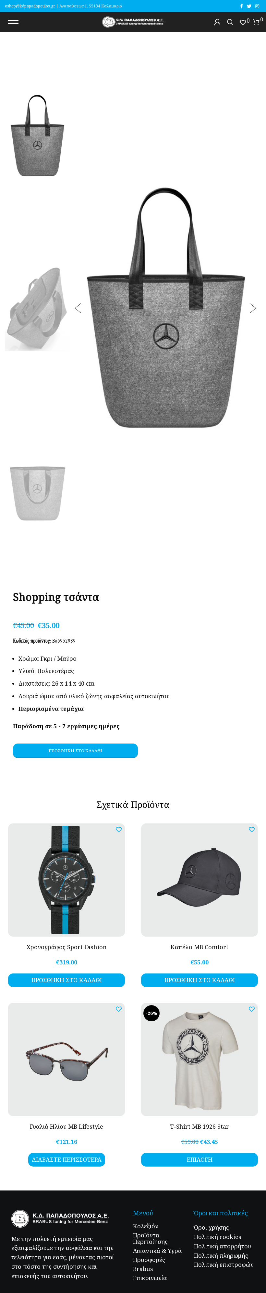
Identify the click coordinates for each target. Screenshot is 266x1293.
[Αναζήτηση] (230, 22)
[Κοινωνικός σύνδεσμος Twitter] (249, 6)
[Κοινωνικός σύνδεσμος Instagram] (257, 6)
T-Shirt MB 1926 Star (199, 1126)
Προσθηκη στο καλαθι (75, 751)
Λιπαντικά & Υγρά (157, 1250)
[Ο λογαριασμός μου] (217, 22)
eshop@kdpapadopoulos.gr (30, 6)
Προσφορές (149, 1259)
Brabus (143, 1269)
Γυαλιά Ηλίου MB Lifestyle (66, 1126)
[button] (78, 308)
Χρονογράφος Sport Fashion (67, 947)
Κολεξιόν (145, 1226)
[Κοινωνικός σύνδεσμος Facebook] (241, 6)
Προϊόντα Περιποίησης (150, 1238)
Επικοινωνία (150, 1278)
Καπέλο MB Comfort (199, 947)
